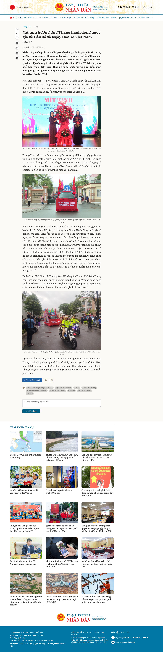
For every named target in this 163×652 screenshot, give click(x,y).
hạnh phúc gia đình (84, 391)
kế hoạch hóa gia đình (57, 391)
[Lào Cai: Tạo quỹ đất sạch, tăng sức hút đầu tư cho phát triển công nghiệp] (98, 441)
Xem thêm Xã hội (22, 427)
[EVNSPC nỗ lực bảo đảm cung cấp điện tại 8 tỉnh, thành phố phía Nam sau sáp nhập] (98, 583)
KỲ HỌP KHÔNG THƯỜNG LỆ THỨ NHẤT (143, 18)
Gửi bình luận (31, 411)
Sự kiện (19, 18)
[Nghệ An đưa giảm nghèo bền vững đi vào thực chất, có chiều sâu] (98, 548)
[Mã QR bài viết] (17, 58)
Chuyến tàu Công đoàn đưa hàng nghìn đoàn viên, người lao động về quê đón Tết (24, 528)
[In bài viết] (17, 53)
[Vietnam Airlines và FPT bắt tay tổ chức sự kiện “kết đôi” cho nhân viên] (62, 548)
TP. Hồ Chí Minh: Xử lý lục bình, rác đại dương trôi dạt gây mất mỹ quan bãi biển (62, 457)
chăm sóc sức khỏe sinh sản (37, 391)
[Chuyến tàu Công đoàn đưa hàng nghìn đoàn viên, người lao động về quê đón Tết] (26, 512)
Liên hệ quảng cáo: (120, 632)
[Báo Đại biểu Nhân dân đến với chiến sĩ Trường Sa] (26, 477)
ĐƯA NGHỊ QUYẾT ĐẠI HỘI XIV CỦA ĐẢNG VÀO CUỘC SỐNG (99, 18)
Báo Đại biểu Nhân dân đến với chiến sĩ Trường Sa (24, 491)
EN (151, 7)
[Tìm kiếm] (144, 7)
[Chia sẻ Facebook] (17, 43)
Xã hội (35, 27)
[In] (45, 380)
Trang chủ (26, 27)
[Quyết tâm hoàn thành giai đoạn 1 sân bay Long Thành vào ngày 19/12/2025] (62, 583)
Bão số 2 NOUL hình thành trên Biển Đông (25, 456)
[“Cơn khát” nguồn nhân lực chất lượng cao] (62, 477)
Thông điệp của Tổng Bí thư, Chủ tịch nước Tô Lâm (48, 18)
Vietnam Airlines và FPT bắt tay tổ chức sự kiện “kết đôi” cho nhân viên (62, 564)
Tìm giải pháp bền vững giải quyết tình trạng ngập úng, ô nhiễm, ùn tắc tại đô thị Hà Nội (97, 528)
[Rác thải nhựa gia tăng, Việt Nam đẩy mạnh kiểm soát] (26, 548)
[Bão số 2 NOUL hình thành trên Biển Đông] (26, 441)
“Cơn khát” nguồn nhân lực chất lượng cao (60, 491)
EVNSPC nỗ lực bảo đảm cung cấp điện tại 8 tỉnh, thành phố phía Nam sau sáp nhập (96, 599)
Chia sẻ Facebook (33, 380)
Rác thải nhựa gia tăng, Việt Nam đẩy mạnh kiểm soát (23, 562)
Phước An (26, 47)
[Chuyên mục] (12, 7)
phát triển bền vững (89, 388)
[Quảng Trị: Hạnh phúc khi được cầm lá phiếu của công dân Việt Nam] (98, 477)
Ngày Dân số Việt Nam (63, 388)
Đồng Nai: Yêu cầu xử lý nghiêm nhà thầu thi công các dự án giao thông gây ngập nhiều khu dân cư (26, 600)
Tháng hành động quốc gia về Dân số (39, 388)
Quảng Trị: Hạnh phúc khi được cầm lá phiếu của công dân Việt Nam (97, 493)
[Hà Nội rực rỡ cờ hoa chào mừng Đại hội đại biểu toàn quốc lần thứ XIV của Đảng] (62, 512)
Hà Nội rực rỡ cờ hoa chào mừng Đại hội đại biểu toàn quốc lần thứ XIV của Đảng (62, 528)
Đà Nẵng (30, 393)
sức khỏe (71, 391)
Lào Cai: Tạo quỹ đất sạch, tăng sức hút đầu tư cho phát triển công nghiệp (97, 457)
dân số (77, 388)
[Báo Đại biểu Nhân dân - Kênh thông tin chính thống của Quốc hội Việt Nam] (81, 7)
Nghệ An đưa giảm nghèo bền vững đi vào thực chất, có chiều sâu (97, 564)
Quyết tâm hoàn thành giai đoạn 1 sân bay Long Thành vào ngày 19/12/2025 (62, 599)
